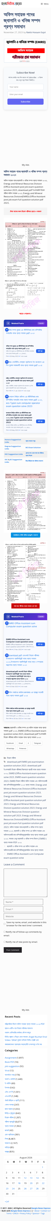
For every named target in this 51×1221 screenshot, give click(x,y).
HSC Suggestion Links (14, 454)
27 (31, 1188)
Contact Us (45, 1211)
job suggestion (12, 1066)
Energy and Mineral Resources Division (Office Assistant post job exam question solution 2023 (25, 788)
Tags (43, 1213)
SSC (6, 459)
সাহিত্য (7, 1147)
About (37, 1211)
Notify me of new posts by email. (22, 941)
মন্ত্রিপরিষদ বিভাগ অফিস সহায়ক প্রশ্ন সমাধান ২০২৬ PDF (25, 1023)
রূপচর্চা (7, 1130)
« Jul (7, 1201)
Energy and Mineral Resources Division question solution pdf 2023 (25, 811)
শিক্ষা (6, 1138)
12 (25, 1177)
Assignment (10, 1057)
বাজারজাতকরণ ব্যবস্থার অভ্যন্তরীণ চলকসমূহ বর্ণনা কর (23, 1044)
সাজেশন (7, 1143)
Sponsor (35, 1213)
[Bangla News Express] (11, 4)
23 (7, 1188)
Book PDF (9, 1062)
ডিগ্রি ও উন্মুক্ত (10, 1113)
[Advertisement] (25, 137)
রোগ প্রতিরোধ (9, 1134)
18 (19, 1183)
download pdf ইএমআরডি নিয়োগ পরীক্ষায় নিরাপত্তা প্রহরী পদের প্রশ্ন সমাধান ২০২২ (25, 769)
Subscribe (25, 101)
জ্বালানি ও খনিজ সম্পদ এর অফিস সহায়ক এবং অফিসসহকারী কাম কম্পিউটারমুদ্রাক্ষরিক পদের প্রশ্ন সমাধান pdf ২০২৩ (25, 834)
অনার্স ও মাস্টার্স (10, 1079)
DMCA (15, 1213)
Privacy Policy (25, 1213)
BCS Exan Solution (33, 447)
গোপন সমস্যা (9, 1104)
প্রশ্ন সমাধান (9, 1125)
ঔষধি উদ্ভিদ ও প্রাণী (12, 1100)
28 (37, 1188)
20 (31, 1183)
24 (13, 1188)
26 (25, 1188)
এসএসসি (8, 1096)
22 (43, 1183)
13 (31, 1177)
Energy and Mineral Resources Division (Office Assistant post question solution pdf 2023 (25, 800)
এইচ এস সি (9, 1091)
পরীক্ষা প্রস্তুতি (10, 1121)
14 (37, 1177)
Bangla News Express (41, 1208)
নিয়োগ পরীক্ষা (11, 757)
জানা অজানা (9, 1108)
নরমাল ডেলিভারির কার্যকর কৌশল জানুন (18, 1032)
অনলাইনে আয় (9, 1074)
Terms (9, 1213)
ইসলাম (7, 1087)
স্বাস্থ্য (7, 1151)
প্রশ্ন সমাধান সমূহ (30, 441)
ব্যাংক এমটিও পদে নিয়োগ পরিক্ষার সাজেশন (19, 1028)
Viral (7, 1070)
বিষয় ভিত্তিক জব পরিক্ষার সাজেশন (34, 461)
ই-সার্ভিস (8, 1083)
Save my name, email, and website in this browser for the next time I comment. (26, 924)
